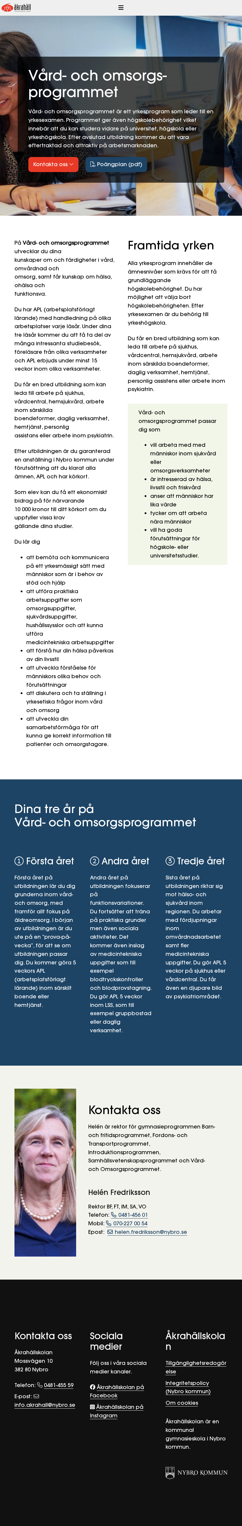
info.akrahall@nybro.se (44, 1404)
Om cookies (182, 1402)
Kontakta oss (51, 164)
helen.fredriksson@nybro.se (151, 1232)
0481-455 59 (58, 1385)
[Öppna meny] (121, 7)
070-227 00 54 (130, 1223)
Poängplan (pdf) (119, 164)
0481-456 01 (133, 1214)
